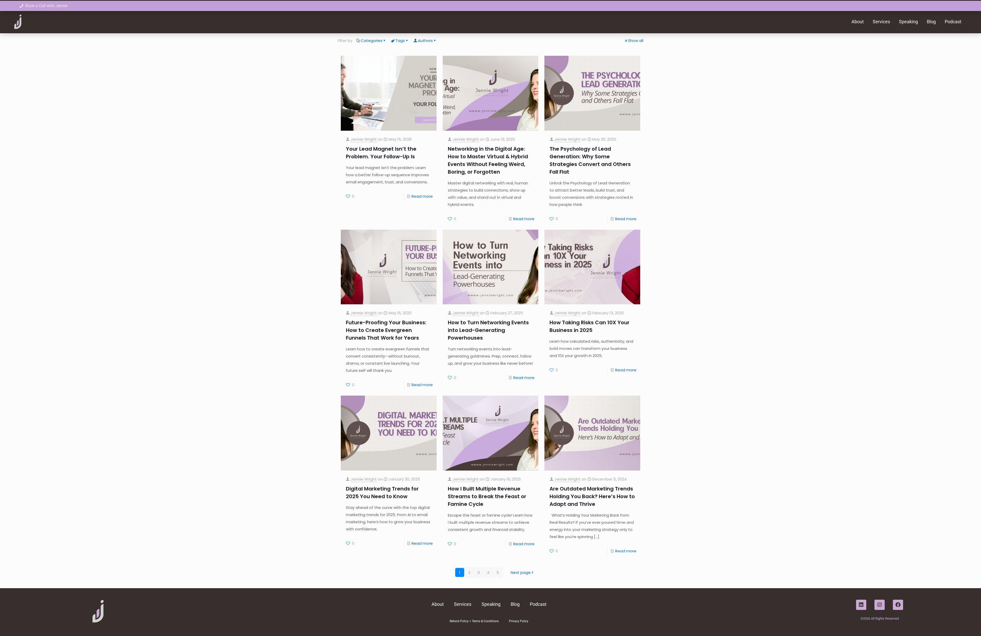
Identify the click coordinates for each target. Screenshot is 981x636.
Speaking (908, 21)
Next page (521, 572)
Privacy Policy (518, 621)
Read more (422, 196)
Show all (635, 40)
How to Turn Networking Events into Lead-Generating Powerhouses (488, 330)
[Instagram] (879, 605)
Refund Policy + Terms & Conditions (474, 621)
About (857, 21)
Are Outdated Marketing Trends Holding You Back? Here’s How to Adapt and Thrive (592, 496)
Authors (425, 40)
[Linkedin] (861, 605)
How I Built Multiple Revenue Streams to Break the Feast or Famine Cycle (487, 496)
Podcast (953, 21)
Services (881, 21)
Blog (931, 21)
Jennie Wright (364, 139)
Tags (400, 40)
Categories (371, 40)
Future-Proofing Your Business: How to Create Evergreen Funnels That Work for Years (386, 330)
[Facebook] (898, 605)
